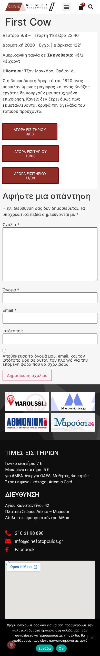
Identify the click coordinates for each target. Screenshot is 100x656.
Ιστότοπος (13, 331)
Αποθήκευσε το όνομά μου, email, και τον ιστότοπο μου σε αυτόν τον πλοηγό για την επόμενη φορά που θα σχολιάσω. (45, 360)
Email (9, 310)
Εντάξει (44, 648)
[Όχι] (91, 637)
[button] (66, 7)
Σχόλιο (11, 225)
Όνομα (11, 290)
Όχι (61, 648)
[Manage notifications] (11, 645)
